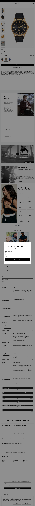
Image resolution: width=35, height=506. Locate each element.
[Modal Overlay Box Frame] (17, 253)
